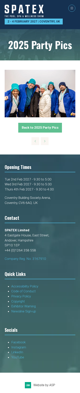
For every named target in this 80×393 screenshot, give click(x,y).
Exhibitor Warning (23, 306)
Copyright (18, 301)
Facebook (18, 342)
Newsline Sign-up (23, 311)
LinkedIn (17, 352)
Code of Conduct (23, 291)
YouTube (17, 357)
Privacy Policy (21, 296)
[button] (71, 8)
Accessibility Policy (24, 286)
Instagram (18, 347)
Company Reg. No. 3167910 (25, 259)
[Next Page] (45, 141)
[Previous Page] (35, 141)
